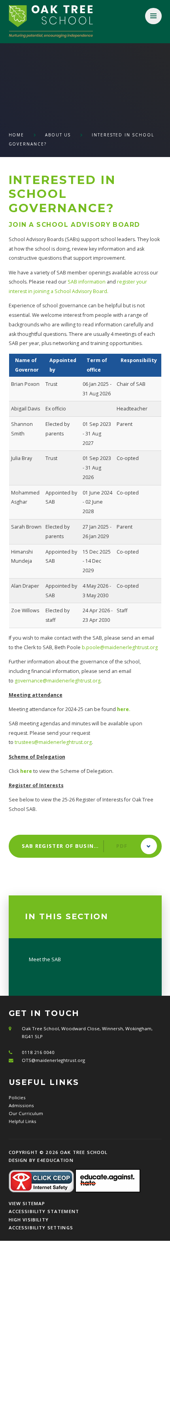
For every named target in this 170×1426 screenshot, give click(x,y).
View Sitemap (27, 1203)
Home (17, 135)
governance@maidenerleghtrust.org (57, 680)
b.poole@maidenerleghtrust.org (120, 647)
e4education (55, 1160)
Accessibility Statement (44, 1211)
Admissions (21, 1105)
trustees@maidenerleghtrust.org (53, 742)
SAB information (87, 281)
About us (58, 135)
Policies (17, 1097)
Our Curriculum (26, 1113)
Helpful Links (22, 1121)
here (26, 771)
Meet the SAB (45, 959)
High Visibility (29, 1220)
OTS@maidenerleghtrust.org (53, 1060)
